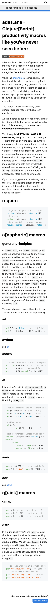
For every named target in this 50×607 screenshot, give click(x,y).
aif (4, 319)
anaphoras (18, 77)
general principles (17, 244)
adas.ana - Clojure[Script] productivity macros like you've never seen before (24, 35)
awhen (7, 340)
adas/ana (6, 3)
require (10, 200)
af (3, 380)
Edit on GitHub (40, 600)
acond (7, 354)
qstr (5, 525)
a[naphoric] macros (23, 234)
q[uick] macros (18, 492)
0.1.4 (15, 3)
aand (6, 457)
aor (5, 478)
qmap (6, 501)
